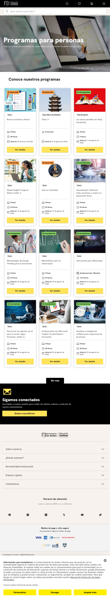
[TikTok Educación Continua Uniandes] (100, 515)
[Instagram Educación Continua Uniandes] (27, 515)
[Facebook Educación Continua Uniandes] (9, 515)
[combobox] (55, 11)
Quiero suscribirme (24, 413)
